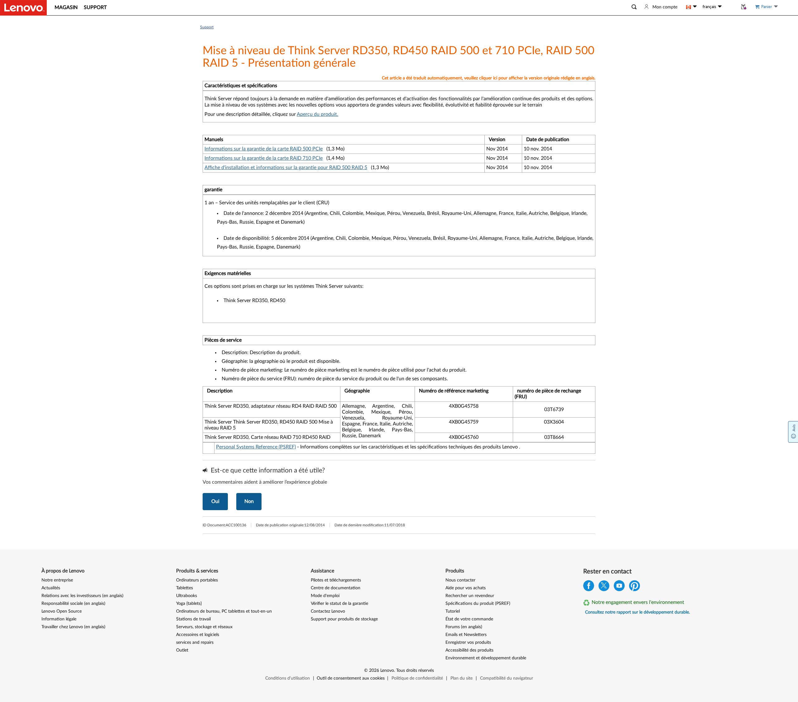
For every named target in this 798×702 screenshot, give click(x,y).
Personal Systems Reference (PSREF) (256, 446)
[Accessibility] (730, 7)
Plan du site (461, 678)
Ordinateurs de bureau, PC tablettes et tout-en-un (224, 611)
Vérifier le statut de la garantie (339, 603)
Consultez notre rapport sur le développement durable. (637, 612)
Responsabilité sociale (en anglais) (73, 603)
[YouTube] (619, 587)
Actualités (50, 588)
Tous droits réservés (415, 670)
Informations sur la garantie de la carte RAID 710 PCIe (263, 158)
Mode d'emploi (325, 596)
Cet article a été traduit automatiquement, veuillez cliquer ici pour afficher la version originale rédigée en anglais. (488, 78)
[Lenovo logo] (23, 8)
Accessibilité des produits (469, 650)
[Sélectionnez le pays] (691, 7)
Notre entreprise (57, 580)
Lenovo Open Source (61, 611)
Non (249, 501)
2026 (374, 670)
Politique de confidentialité (417, 678)
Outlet (182, 650)
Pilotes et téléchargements (336, 580)
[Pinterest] (634, 587)
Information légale (58, 619)
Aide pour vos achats (465, 588)
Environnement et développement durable (485, 658)
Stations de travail (193, 619)
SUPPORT (95, 7)
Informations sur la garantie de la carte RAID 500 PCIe (263, 148)
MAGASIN (66, 7)
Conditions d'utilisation (287, 678)
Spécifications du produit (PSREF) (477, 603)
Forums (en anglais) (463, 627)
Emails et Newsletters (466, 635)
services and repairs (195, 642)
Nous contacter (460, 580)
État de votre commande (469, 619)
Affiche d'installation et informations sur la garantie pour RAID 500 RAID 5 (285, 167)
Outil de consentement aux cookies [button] (351, 678)
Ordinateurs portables (197, 580)
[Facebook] (588, 587)
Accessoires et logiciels (197, 635)
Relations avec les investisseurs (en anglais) (82, 596)
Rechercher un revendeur (469, 596)
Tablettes (184, 588)
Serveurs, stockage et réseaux (204, 627)
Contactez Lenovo (328, 611)
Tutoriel (452, 611)
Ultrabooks (186, 596)
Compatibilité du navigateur (506, 678)
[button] (634, 7)
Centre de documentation (335, 588)
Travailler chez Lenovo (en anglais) (73, 627)
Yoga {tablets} (189, 603)
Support (207, 27)
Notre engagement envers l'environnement (638, 602)
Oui (215, 501)
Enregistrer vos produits (468, 642)
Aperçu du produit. (317, 114)
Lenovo (387, 670)
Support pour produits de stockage (344, 619)
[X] (603, 587)
